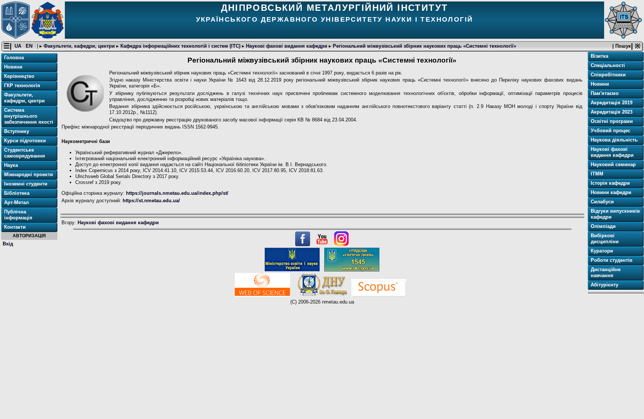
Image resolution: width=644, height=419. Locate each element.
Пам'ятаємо (605, 93)
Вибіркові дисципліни (605, 238)
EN (30, 46)
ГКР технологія (22, 85)
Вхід (8, 244)
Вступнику (16, 131)
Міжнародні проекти (28, 174)
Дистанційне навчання (606, 272)
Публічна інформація (18, 214)
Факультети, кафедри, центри (79, 46)
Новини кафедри (611, 192)
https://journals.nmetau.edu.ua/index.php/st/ (177, 193)
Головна (14, 57)
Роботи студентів (611, 260)
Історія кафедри (610, 183)
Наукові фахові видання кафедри (286, 46)
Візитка (599, 56)
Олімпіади (603, 226)
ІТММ (597, 174)
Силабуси (602, 201)
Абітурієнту (604, 285)
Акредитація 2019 (611, 102)
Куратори (602, 251)
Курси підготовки (25, 140)
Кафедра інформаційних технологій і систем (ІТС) (180, 46)
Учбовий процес (610, 130)
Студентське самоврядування (24, 153)
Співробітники (608, 74)
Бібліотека (16, 193)
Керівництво (19, 76)
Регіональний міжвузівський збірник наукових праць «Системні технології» (423, 46)
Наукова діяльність (614, 140)
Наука (11, 165)
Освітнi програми (612, 121)
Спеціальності (608, 65)
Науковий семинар (613, 164)
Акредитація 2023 (611, 112)
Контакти (15, 227)
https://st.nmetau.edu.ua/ (151, 200)
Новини (13, 67)
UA (19, 46)
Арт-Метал (16, 202)
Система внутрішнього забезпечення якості (28, 116)
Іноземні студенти (25, 184)
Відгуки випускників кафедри (615, 214)
